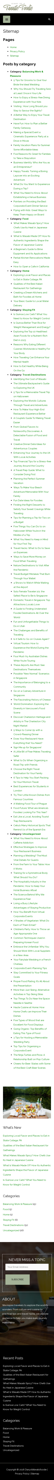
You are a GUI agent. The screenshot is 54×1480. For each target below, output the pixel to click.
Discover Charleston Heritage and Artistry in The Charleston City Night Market (32, 721)
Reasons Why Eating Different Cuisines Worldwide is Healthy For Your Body (32, 349)
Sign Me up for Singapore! (27, 747)
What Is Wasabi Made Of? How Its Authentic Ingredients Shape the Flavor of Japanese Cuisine (32, 240)
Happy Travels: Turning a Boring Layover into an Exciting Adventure (31, 175)
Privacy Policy (17, 51)
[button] (49, 19)
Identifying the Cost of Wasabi (30, 379)
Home (13, 47)
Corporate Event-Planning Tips (30, 968)
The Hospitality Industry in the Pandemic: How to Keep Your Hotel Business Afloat (30, 886)
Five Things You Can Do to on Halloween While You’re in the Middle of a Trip (29, 531)
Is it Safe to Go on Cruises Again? (31, 639)
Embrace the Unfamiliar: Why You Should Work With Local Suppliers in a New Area (32, 951)
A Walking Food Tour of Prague (30, 803)
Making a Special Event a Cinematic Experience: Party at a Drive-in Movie (31, 136)
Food (25, 218)
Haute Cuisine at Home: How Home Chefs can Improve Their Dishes (30, 1011)
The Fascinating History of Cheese (32, 699)
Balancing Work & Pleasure (17, 1204)
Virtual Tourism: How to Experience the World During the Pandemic (31, 648)
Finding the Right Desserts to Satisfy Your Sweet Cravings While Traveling (32, 509)
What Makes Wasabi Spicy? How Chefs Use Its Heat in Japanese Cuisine (31, 227)
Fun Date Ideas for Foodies (28, 500)
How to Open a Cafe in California (31, 266)
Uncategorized (31, 833)
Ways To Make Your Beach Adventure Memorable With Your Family (31, 492)
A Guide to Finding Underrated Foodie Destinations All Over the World (31, 613)
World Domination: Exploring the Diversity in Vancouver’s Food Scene (31, 708)
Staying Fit (28, 309)
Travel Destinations (34, 374)
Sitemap (14, 55)
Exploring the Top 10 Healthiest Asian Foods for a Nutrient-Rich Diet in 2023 (30, 336)
